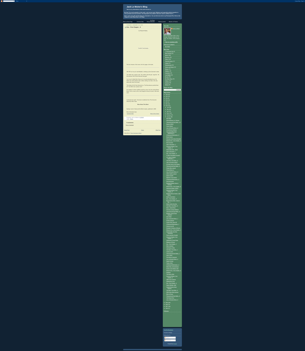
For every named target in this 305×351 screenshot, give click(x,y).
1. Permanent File (169, 51)
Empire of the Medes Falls (172, 268)
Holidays (167, 71)
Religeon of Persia (170, 242)
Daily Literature (169, 246)
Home (142, 130)
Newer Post (126, 130)
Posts (167, 337)
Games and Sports (169, 67)
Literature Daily (130, 113)
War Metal (168, 118)
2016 (167, 94)
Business (167, 57)
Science (167, 82)
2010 (167, 105)
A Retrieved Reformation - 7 (172, 224)
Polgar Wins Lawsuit (171, 168)
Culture (166, 63)
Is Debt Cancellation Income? (173, 155)
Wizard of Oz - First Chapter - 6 (173, 270)
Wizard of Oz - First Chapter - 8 (173, 186)
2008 (167, 304)
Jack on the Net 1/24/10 (171, 162)
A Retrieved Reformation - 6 (172, 264)
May (168, 109)
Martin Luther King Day (171, 204)
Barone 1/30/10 (169, 124)
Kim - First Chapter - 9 (171, 153)
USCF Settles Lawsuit (171, 173)
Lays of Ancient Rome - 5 (172, 299)
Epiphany (168, 272)
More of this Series (154, 113)
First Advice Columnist (171, 257)
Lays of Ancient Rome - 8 (172, 172)
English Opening (170, 220)
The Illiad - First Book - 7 (172, 249)
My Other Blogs (168, 79)
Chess (166, 59)
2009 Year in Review (171, 279)
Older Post (158, 130)
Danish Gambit (169, 175)
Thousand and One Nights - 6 (173, 296)
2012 (167, 102)
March (168, 113)
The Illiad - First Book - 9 (172, 160)
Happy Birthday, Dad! (171, 285)
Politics (167, 80)
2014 (167, 98)
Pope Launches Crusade (172, 235)
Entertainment (168, 65)
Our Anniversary (170, 181)
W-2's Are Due (169, 142)
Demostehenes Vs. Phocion (172, 120)
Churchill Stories (169, 61)
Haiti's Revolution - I (171, 151)
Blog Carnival (168, 53)
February (169, 115)
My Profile (167, 46)
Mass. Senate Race (171, 207)
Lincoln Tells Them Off (171, 222)
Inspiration (167, 73)
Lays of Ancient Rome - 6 (172, 259)
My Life (167, 77)
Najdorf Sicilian (169, 261)
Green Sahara (169, 126)
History (166, 69)
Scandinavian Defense (171, 130)
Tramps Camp (169, 251)
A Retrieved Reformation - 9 (172, 135)
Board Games (169, 137)
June (168, 107)
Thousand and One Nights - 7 (173, 253)
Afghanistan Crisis (170, 281)
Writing (166, 84)
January (169, 116)
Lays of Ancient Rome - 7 (172, 218)
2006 (167, 308)
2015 (167, 96)
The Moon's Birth (170, 274)
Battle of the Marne (170, 196)
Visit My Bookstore (168, 330)
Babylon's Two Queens (171, 177)
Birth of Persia (169, 294)
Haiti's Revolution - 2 (171, 144)
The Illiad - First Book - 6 (172, 290)
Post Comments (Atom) (136, 133)
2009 (167, 302)
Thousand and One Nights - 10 (173, 122)
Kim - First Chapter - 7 (171, 244)
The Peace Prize (170, 297)
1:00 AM (142, 117)
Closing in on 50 (170, 226)
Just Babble (168, 75)
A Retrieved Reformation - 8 (172, 179)
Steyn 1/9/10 (169, 255)
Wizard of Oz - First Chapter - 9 (173, 140)
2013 (167, 100)
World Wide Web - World (172, 149)
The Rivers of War (170, 247)
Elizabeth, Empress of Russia (173, 228)
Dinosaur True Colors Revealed (173, 138)
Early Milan (169, 216)
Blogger (175, 343)
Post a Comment (130, 125)
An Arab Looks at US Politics (173, 164)
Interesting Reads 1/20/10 (172, 188)
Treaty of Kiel (169, 263)
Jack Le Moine (176, 28)
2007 (167, 306)
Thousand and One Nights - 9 (173, 166)
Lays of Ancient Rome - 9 (172, 128)
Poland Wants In (170, 170)
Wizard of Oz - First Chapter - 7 (173, 230)
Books (131, 119)
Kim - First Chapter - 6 (171, 283)
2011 (167, 104)
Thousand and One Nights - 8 (173, 211)
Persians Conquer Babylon (172, 209)
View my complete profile (171, 42)
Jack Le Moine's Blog (137, 7)
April (168, 111)
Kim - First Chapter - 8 (134, 27)
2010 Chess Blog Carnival (172, 292)
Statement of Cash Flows (172, 240)
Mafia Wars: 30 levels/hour (172, 266)
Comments (168, 340)
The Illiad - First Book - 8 (172, 205)
